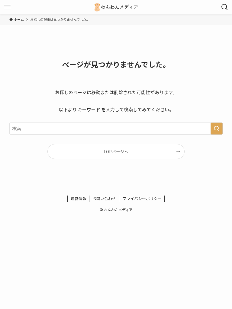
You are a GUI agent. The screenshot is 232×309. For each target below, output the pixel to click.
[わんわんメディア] (116, 7)
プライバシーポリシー (142, 198)
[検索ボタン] (225, 7)
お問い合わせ (104, 198)
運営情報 (78, 198)
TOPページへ (116, 151)
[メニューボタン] (7, 7)
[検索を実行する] (217, 129)
